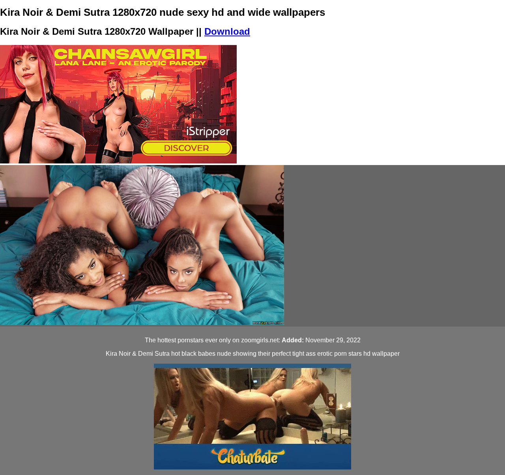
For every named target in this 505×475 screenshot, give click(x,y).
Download (227, 31)
